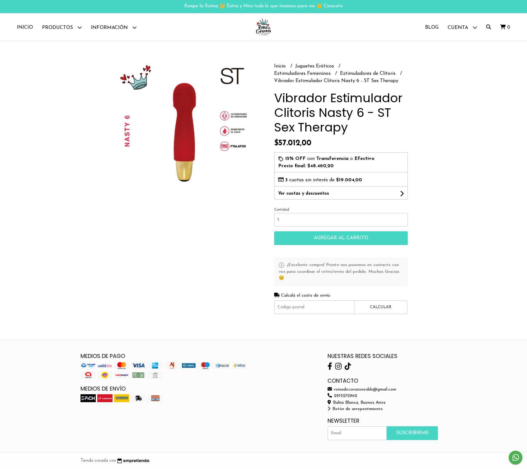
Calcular (380, 307)
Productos (58, 27)
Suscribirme (412, 433)
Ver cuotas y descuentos (303, 193)
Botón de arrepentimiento (357, 409)
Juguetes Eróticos (315, 66)
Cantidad (281, 209)
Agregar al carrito (341, 238)
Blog (432, 27)
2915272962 (344, 396)
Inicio (25, 27)
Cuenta (459, 27)
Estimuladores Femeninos (303, 73)
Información (110, 27)
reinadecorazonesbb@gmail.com (364, 389)
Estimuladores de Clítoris (368, 73)
